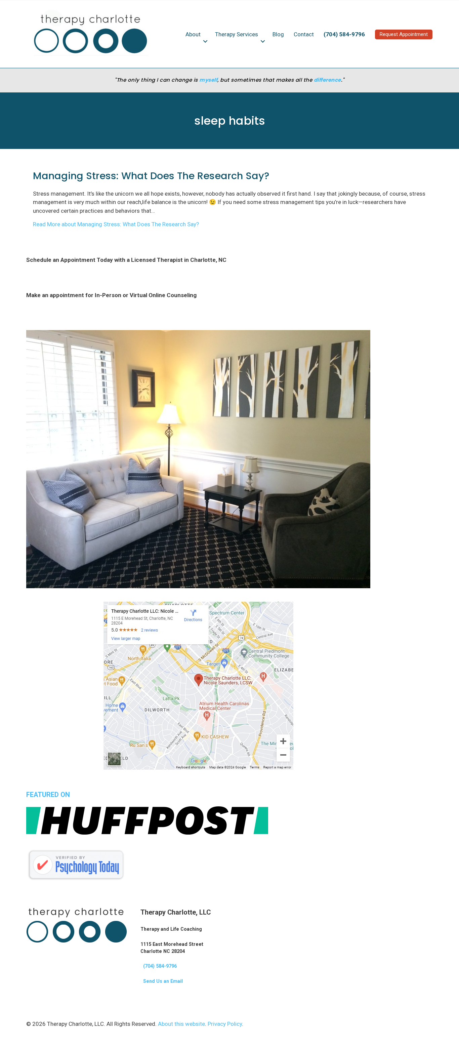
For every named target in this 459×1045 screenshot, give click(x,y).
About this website (181, 1023)
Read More (116, 224)
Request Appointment (404, 34)
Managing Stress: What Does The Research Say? (151, 176)
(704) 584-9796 (158, 966)
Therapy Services (236, 34)
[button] (205, 41)
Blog (278, 34)
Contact (304, 34)
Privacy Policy (225, 1023)
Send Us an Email (161, 981)
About (193, 34)
